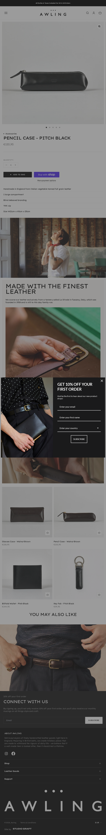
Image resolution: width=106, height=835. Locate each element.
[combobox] (79, 428)
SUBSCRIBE (79, 439)
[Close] (102, 380)
